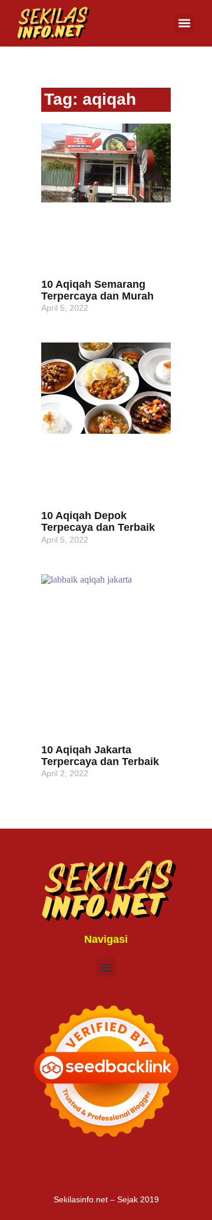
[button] (184, 23)
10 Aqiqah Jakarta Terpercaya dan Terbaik (100, 755)
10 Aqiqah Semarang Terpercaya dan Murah (97, 290)
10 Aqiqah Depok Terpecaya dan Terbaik (98, 521)
